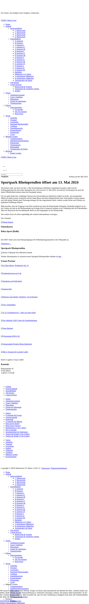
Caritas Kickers (15, 85)
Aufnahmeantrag (16, 139)
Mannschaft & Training (23, 87)
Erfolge (17, 91)
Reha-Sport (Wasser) (13, 426)
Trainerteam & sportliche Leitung (27, 89)
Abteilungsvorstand (17, 95)
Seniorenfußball (16, 28)
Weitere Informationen (8, 603)
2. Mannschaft (20, 33)
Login (12, 134)
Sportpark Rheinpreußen (19, 124)
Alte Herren (14, 83)
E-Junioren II (19, 60)
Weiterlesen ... (6, 244)
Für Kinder (19, 110)
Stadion (8, 448)
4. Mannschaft (20, 37)
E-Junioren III (20, 62)
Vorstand (13, 120)
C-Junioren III (20, 49)
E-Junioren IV (20, 64)
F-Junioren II (19, 68)
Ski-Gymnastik (11, 430)
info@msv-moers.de (8, 375)
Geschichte (14, 122)
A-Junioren (19, 41)
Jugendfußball (15, 39)
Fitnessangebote (16, 107)
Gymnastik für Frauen (14, 415)
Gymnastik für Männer (14, 422)
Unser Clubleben (16, 97)
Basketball (9, 419)
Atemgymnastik (11, 417)
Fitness (8, 105)
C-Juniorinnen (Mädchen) (24, 76)
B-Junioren (19, 43)
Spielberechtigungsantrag (19, 141)
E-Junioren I (19, 58)
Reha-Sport (19, 114)
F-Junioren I (19, 66)
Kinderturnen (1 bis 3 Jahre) (16, 428)
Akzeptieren (4, 601)
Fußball (8, 26)
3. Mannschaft (20, 35)
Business (9, 151)
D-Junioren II (20, 53)
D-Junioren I (19, 51)
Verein (8, 116)
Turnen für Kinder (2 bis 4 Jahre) (18, 434)
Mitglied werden (12, 137)
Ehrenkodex (14, 132)
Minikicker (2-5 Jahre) (23, 74)
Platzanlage (14, 99)
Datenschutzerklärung (59, 468)
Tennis (8, 93)
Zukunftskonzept (16, 128)
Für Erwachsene (21, 112)
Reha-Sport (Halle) (12, 424)
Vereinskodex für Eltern (23, 80)
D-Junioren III (20, 55)
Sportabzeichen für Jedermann (17, 432)
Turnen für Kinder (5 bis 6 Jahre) (18, 436)
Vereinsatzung (15, 145)
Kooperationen (15, 130)
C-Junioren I (19, 45)
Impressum (46, 468)
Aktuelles (13, 118)
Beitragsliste (14, 147)
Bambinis (18, 72)
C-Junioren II (20, 47)
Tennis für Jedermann (18, 101)
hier (60, 256)
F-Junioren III (20, 70)
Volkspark (9, 450)
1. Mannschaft (20, 31)
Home (8, 24)
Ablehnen (12, 601)
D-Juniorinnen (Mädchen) (24, 78)
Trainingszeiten (15, 103)
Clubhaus (13, 126)
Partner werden (15, 153)
